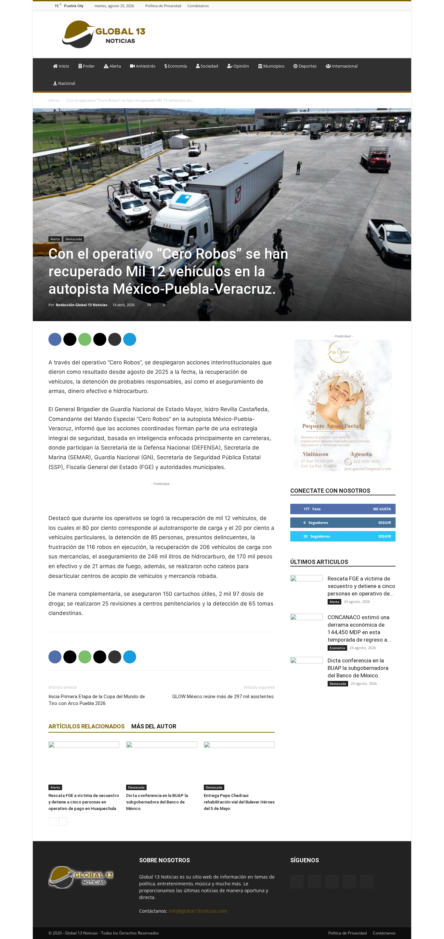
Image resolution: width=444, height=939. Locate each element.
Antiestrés (145, 66)
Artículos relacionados (86, 726)
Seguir (384, 522)
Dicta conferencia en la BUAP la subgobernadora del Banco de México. (157, 802)
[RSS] (383, 5)
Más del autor (153, 726)
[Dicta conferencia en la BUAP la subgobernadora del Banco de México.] (161, 765)
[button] (388, 66)
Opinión (240, 66)
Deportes (307, 66)
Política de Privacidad (163, 5)
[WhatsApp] (84, 339)
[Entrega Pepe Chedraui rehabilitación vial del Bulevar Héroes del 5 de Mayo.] (239, 765)
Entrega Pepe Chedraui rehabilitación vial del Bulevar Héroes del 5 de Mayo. (239, 802)
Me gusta (382, 508)
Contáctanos (198, 5)
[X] (392, 5)
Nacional (66, 83)
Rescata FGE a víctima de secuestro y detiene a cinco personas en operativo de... (361, 586)
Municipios (273, 66)
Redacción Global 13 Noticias (81, 304)
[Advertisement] (277, 34)
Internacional (344, 66)
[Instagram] (367, 5)
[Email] (99, 339)
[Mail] (375, 5)
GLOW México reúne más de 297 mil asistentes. (223, 696)
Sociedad (209, 66)
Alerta (115, 66)
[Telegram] (129, 339)
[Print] (114, 339)
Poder (88, 66)
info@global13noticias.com (198, 911)
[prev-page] (52, 821)
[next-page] (63, 821)
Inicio (63, 66)
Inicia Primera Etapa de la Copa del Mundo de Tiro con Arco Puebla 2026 (96, 700)
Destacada (73, 239)
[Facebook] (359, 5)
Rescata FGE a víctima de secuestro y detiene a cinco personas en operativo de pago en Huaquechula (83, 802)
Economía (177, 66)
